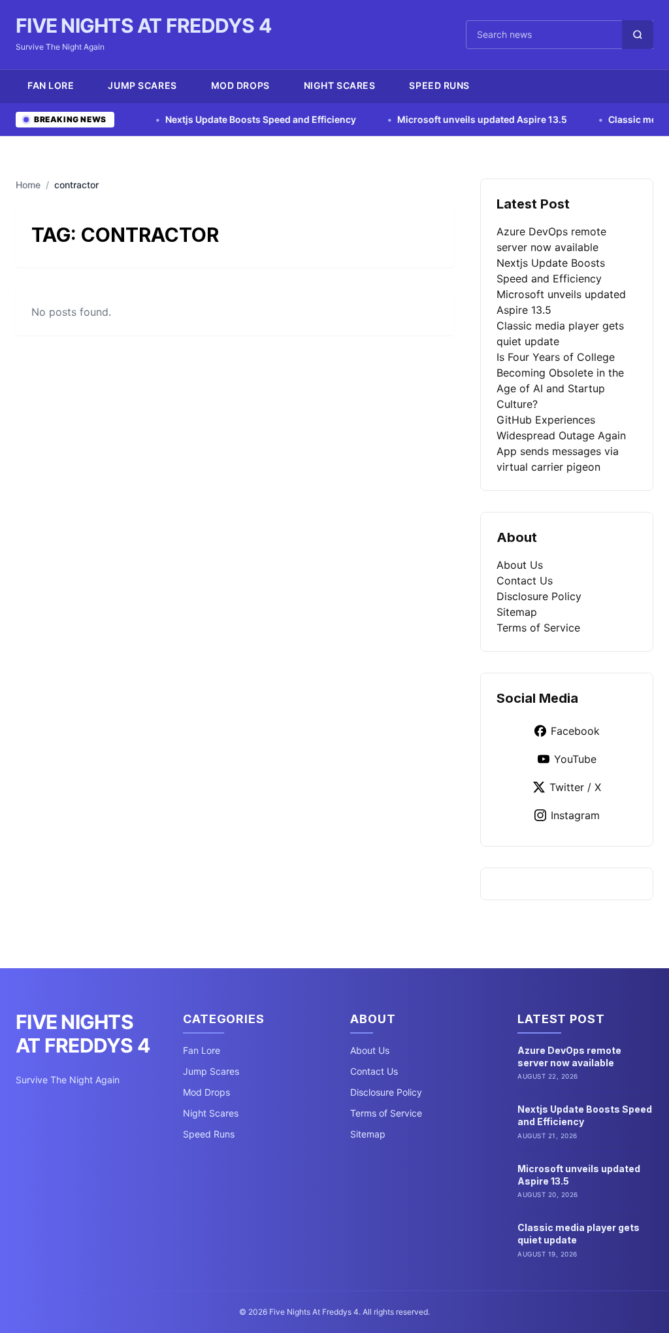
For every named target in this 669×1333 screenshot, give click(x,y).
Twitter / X (575, 787)
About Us (520, 564)
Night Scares (340, 85)
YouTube (575, 759)
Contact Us (525, 580)
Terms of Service (538, 627)
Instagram (575, 815)
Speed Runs (439, 85)
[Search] (637, 34)
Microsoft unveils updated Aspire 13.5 (454, 119)
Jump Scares (142, 85)
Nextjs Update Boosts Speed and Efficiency (233, 119)
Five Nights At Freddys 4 (143, 25)
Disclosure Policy (539, 596)
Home (28, 184)
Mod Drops (240, 85)
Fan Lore (50, 85)
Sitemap (517, 611)
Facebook (575, 730)
